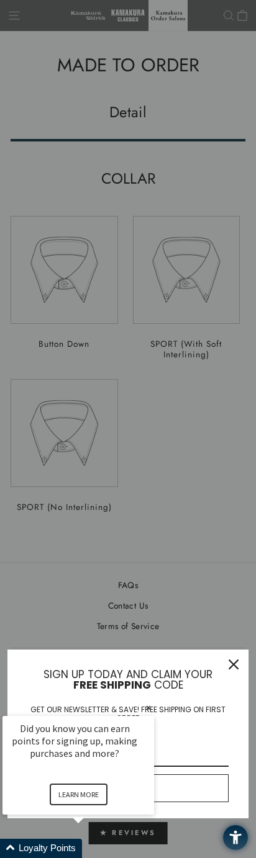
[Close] (234, 664)
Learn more (78, 794)
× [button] (148, 707)
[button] (93, 848)
